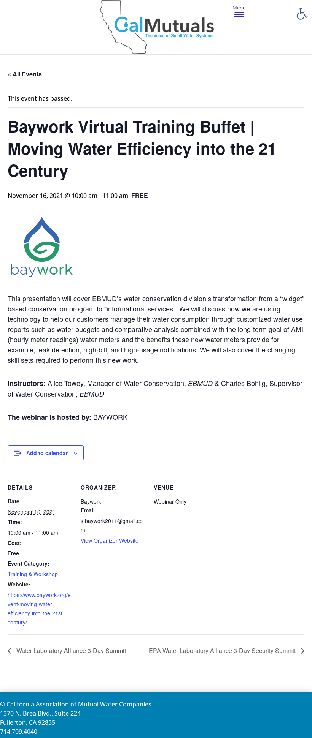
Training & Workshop (33, 574)
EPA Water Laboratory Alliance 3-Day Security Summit (223, 650)
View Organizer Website (109, 540)
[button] (302, 14)
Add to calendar (47, 453)
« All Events (25, 74)
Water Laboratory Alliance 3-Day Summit (70, 650)
